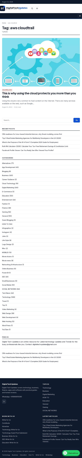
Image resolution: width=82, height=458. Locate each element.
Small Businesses (8, 281)
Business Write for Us (9, 436)
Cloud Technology (8, 183)
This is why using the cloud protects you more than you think (39, 94)
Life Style (5, 240)
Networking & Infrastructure (12, 265)
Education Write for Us (10, 443)
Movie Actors (7, 256)
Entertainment (7, 200)
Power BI (5, 273)
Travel (4, 301)
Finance (5, 208)
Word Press (6, 325)
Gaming (5, 212)
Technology (7, 89)
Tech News (6, 293)
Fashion (5, 204)
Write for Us (6, 420)
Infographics (6, 228)
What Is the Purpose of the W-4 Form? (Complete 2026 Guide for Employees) (30, 142)
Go (77, 120)
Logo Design (6, 244)
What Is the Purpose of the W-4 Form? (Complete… (61, 431)
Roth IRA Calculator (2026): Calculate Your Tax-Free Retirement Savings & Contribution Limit (35, 146)
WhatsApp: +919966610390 (12, 397)
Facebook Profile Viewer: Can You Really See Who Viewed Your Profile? (28, 150)
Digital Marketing (8, 187)
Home (4, 23)
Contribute (6, 423)
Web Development (9, 317)
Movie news (6, 260)
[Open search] (32, 8)
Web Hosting (6, 321)
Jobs (4, 236)
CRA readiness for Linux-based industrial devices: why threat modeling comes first (32, 134)
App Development (8, 167)
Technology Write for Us (11, 430)
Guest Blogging (7, 220)
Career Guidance (8, 179)
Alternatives (6, 163)
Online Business (8, 269)
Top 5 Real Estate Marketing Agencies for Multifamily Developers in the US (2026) (31, 138)
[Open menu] (80, 16)
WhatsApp (49, 455)
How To (31, 455)
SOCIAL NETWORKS (9, 289)
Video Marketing (8, 309)
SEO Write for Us (8, 439)
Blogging (5, 171)
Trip (3, 305)
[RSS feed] (4, 401)
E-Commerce (7, 191)
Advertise (5, 426)
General (5, 216)
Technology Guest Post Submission (14, 433)
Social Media (6, 285)
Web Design (6, 313)
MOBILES (5, 252)
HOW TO (5, 224)
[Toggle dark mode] (37, 8)
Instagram (5, 232)
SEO (3, 277)
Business (5, 175)
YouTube (5, 329)
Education (5, 196)
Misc (3, 248)
